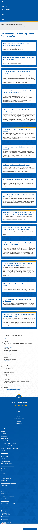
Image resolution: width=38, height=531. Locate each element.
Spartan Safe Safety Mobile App (9, 483)
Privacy (19, 421)
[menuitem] (3, 27)
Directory (3, 493)
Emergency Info (5, 498)
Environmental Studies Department (12, 23)
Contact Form (4, 491)
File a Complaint (5, 501)
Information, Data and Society (8, 443)
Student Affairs (5, 9)
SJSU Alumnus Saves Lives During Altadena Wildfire (16, 72)
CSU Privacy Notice (7, 526)
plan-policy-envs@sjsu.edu (9, 347)
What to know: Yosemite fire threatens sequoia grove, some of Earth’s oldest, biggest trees (17, 228)
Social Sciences (4, 453)
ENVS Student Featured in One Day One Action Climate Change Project (17, 111)
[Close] (36, 525)
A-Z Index (3, 459)
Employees (3, 475)
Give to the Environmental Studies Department (13, 389)
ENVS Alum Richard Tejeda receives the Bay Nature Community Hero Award (19, 244)
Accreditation (19, 411)
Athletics (3, 14)
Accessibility (19, 409)
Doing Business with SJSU (7, 496)
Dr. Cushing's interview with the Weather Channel (18, 180)
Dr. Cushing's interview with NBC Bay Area (16, 165)
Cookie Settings (19, 423)
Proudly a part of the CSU (6, 522)
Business (3, 431)
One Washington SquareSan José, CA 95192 (7, 514)
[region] (19, 527)
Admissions (4, 6)
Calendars (3, 471)
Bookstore (3, 468)
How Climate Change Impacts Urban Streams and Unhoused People (18, 58)
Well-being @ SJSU (6, 485)
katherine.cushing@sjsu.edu (9, 351)
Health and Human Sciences (8, 441)
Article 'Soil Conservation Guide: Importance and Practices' (18, 148)
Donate (12, 29)
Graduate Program (24, 26)
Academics (3, 4)
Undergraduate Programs (12, 26)
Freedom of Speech (6, 478)
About (2, 19)
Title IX (19, 414)
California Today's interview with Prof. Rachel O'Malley (17, 285)
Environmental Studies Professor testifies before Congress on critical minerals (18, 92)
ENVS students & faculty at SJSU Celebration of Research (17, 130)
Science (3, 450)
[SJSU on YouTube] (26, 405)
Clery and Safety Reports (7, 466)
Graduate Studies (5, 438)
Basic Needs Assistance (6, 463)
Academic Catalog (5, 461)
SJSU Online (4, 17)
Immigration (4, 480)
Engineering (4, 436)
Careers (3, 473)
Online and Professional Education (9, 448)
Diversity (19, 416)
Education (3, 433)
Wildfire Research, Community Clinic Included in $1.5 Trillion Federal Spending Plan (17, 264)
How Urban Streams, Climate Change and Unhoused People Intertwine (16, 44)
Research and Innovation (8, 11)
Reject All (33, 528)
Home (2, 23)
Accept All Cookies (26, 528)
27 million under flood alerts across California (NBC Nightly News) (19, 195)
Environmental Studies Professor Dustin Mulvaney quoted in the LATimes (18, 315)
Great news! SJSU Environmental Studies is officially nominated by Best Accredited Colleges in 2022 (19, 213)
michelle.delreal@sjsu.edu (9, 356)
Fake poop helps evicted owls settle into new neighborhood (17, 300)
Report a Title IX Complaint (8, 503)
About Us (3, 26)
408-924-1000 (5, 516)
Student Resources (5, 29)
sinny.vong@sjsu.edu (8, 360)
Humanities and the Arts (7, 445)
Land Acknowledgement (19, 418)
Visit (2, 1)
